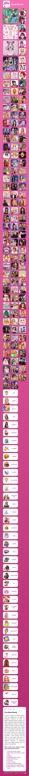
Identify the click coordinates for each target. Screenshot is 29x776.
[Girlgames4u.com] (4, 7)
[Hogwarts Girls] (14, 202)
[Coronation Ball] (6, 234)
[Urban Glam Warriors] (22, 154)
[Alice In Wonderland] (22, 99)
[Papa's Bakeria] (6, 250)
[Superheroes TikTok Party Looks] (6, 170)
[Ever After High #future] (14, 107)
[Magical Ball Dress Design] (6, 123)
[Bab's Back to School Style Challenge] (14, 281)
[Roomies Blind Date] (14, 194)
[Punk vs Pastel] (14, 131)
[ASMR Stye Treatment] (22, 266)
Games (5, 709)
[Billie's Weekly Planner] (14, 345)
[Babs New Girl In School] (6, 226)
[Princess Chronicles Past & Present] (14, 274)
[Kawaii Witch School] (22, 20)
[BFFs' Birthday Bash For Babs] (14, 313)
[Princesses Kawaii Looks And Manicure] (14, 75)
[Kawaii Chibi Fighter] (22, 67)
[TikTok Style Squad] (6, 377)
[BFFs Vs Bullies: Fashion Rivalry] (14, 170)
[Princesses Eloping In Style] (22, 321)
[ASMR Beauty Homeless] (22, 313)
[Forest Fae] (14, 361)
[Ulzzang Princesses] (14, 226)
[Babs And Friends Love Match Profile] (6, 218)
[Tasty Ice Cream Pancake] (6, 321)
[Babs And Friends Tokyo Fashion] (14, 162)
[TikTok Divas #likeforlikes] (6, 210)
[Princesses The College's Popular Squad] (22, 281)
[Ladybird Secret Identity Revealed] (22, 329)
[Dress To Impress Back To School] (6, 337)
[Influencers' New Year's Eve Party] (22, 210)
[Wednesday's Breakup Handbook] (14, 242)
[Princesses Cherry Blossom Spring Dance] (22, 337)
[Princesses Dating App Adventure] (22, 202)
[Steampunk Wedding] (14, 297)
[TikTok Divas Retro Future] (14, 115)
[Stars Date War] (6, 139)
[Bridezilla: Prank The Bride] (6, 274)
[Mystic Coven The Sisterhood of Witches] (6, 329)
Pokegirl (9, 756)
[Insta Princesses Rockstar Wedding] (14, 234)
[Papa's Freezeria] (14, 337)
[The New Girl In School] (6, 281)
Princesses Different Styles (14, 763)
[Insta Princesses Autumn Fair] (22, 107)
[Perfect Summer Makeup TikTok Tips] (14, 210)
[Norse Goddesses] (22, 218)
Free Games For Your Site (8, 772)
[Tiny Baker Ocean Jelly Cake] (6, 305)
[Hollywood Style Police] (22, 186)
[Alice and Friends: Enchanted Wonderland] (22, 258)
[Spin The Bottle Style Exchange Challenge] (22, 162)
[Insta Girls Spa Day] (22, 305)
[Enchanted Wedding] (6, 361)
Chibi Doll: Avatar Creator (14, 751)
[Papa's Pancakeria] (6, 266)
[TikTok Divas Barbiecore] (14, 353)
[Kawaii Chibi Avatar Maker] (22, 75)
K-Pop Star (10, 760)
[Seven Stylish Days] (6, 242)
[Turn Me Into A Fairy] (6, 186)
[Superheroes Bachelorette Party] (6, 154)
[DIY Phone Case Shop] (22, 83)
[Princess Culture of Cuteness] (6, 75)
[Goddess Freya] (22, 274)
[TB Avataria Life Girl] (14, 91)
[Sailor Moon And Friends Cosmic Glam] (10, 63)
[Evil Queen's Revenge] (22, 91)
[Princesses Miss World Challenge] (6, 345)
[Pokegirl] (10, 16)
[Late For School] (22, 12)
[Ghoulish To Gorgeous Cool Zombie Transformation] (6, 313)
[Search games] (8, 7)
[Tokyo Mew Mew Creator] (10, 47)
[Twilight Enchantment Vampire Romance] (22, 361)
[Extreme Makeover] (22, 194)
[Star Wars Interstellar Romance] (14, 186)
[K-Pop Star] (22, 28)
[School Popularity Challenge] (22, 147)
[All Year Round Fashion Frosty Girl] (6, 194)
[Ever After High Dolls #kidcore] (14, 139)
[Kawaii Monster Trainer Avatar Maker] (22, 43)
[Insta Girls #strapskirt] (22, 131)
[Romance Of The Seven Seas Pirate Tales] (22, 139)
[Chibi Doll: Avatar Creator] (10, 32)
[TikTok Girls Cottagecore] (22, 377)
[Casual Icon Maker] (14, 83)
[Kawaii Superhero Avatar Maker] (22, 35)
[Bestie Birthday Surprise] (14, 258)
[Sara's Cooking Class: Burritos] (6, 107)
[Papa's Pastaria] (6, 99)
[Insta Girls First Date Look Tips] (14, 123)
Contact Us (17, 772)
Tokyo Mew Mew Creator (14, 757)
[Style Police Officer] (22, 297)
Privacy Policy (22, 772)
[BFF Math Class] (6, 83)
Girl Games (10, 709)
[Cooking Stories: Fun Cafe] (22, 178)
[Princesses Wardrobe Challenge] (22, 345)
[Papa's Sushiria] (22, 115)
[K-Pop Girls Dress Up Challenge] (6, 385)
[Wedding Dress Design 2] (6, 369)
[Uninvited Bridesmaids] (14, 329)
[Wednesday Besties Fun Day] (22, 234)
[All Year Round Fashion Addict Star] (6, 115)
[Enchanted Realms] (22, 353)
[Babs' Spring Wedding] (6, 178)
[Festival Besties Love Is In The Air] (22, 170)
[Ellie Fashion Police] (14, 369)
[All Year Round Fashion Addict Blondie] (14, 154)
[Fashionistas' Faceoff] (14, 266)
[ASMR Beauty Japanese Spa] (6, 258)
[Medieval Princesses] (6, 289)
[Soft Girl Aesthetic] (14, 377)
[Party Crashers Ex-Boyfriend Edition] (22, 226)
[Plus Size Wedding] (14, 250)
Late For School (11, 762)
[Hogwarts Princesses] (22, 242)
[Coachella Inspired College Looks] (6, 353)
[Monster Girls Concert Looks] (6, 131)
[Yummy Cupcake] (14, 305)
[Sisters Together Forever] (14, 218)
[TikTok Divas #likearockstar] (6, 147)
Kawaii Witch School (12, 759)
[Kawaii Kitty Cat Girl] (22, 51)
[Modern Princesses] (14, 385)
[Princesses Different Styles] (22, 59)
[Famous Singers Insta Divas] (22, 369)
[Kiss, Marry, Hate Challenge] (22, 289)
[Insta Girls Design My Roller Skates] (22, 123)
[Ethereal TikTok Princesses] (14, 321)
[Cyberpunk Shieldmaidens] (14, 99)
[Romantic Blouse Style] (22, 250)
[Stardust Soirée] (6, 297)
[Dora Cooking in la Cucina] (6, 91)
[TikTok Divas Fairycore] (6, 202)
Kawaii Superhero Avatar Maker (15, 765)
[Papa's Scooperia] (14, 289)
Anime (14, 709)
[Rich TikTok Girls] (6, 162)
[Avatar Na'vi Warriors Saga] (14, 178)
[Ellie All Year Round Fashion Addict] (14, 147)
